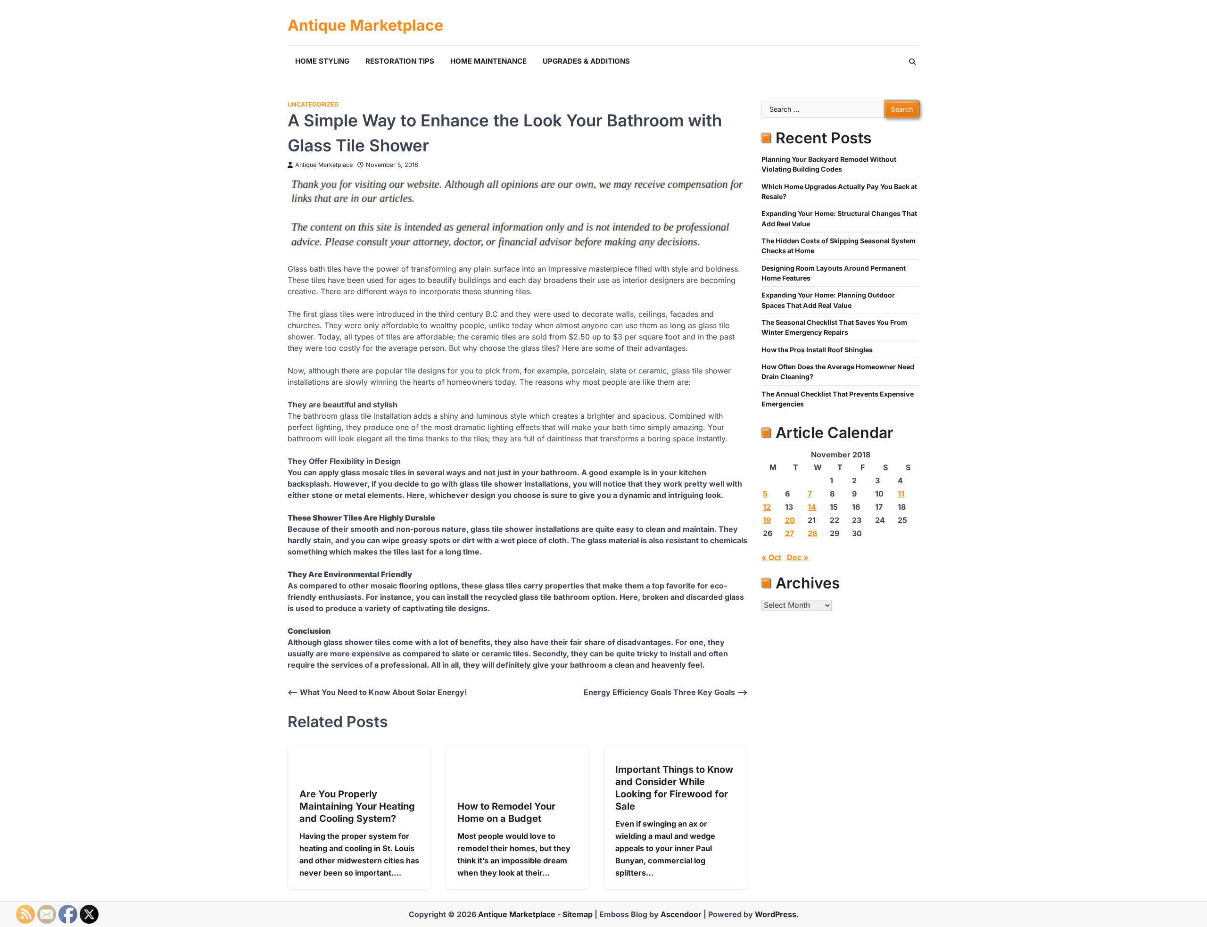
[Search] (912, 62)
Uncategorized (313, 104)
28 (812, 533)
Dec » (798, 557)
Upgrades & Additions (586, 61)
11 (901, 493)
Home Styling (322, 61)
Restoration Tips (399, 61)
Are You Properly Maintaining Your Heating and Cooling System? (357, 806)
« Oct (771, 557)
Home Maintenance (488, 61)
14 (812, 507)
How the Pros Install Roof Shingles (817, 350)
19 (767, 520)
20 (790, 520)
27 (789, 533)
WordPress (775, 914)
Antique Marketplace (365, 25)
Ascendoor (681, 914)
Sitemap (577, 914)
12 (767, 507)
